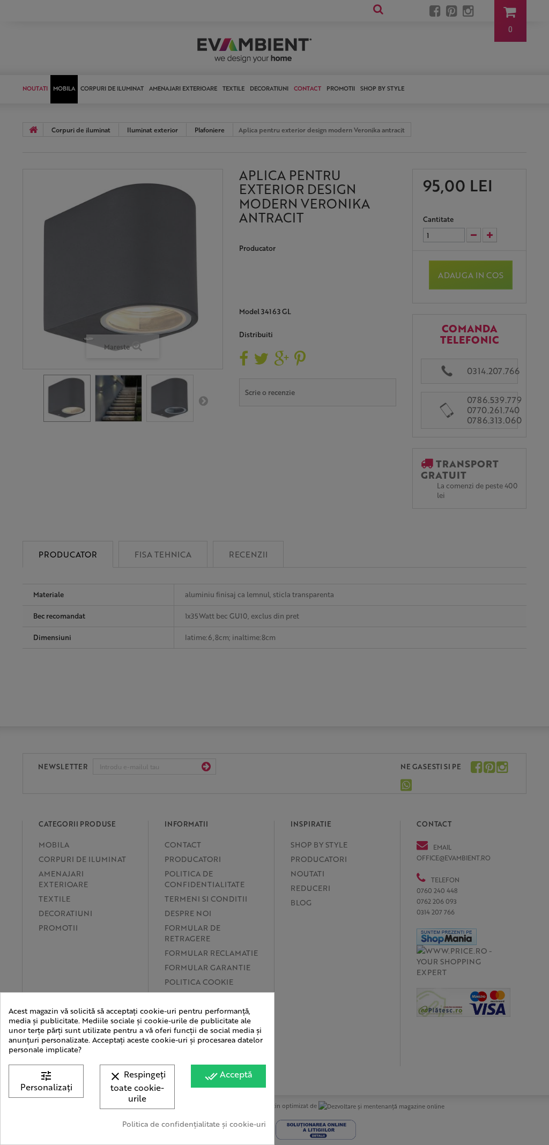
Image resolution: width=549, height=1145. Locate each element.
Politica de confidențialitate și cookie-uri (194, 1123)
